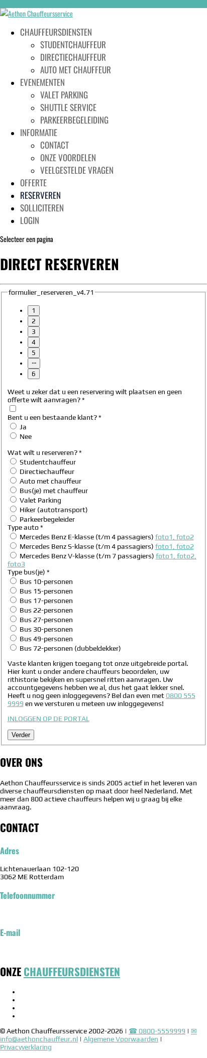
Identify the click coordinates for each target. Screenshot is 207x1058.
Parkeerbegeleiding (74, 119)
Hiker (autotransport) (53, 510)
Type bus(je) (29, 572)
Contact (54, 145)
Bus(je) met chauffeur (53, 491)
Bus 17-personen (45, 601)
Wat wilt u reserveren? (45, 452)
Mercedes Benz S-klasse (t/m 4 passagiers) (106, 546)
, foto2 (183, 537)
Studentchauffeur (73, 44)
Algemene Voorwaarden (120, 1039)
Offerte (33, 182)
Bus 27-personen (45, 620)
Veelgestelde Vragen (77, 170)
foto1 (164, 537)
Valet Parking (39, 500)
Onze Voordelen (68, 157)
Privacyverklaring (26, 1047)
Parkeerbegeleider (46, 519)
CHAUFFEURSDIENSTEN (72, 971)
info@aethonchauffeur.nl (39, 951)
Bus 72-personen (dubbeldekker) (69, 648)
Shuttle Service (68, 107)
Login (29, 220)
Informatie (38, 132)
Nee (25, 436)
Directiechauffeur (73, 57)
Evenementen (42, 82)
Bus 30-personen (45, 629)
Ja (22, 427)
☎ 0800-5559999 (157, 1031)
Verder (21, 735)
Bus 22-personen (45, 610)
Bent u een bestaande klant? (54, 417)
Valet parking (64, 94)
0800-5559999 (26, 4)
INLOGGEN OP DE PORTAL (48, 719)
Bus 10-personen (45, 581)
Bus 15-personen (45, 591)
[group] (104, 342)
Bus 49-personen (45, 639)
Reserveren (40, 195)
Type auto (25, 527)
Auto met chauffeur (75, 69)
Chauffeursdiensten (56, 32)
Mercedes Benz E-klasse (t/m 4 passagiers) (106, 537)
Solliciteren (42, 207)
